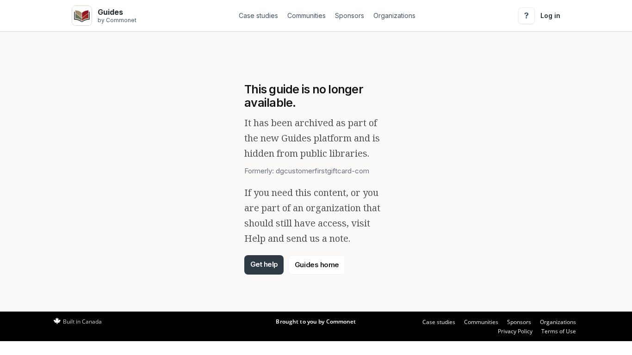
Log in (550, 15)
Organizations (394, 15)
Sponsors (349, 15)
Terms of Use (558, 331)
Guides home (317, 264)
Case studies (258, 15)
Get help (264, 264)
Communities (306, 15)
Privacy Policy (515, 331)
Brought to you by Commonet (316, 321)
